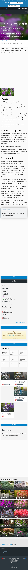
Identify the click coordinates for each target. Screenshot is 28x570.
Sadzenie (10, 43)
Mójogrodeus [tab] (14, 281)
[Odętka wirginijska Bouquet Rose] (11, 92)
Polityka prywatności (14, 5)
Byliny (10, 40)
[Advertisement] (14, 71)
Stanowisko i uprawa (18, 46)
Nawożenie (15, 43)
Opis (2, 43)
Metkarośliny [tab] (14, 277)
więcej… (21, 43)
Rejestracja (25, 8)
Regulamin (5, 551)
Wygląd (10, 46)
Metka (5, 43)
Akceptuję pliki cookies (16, 2)
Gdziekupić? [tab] (14, 327)
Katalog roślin (4, 40)
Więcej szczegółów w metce (21, 322)
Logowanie (20, 8)
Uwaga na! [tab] (14, 424)
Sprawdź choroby (5, 437)
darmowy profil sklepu (10, 335)
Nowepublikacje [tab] (14, 344)
